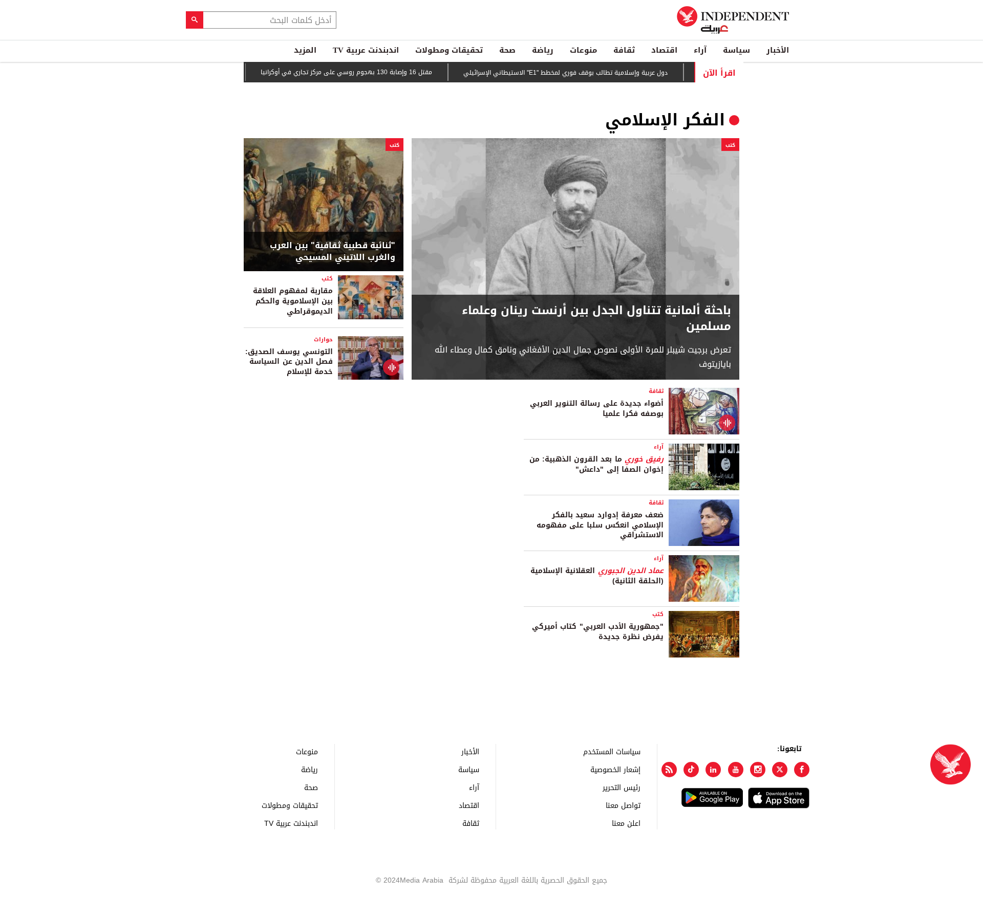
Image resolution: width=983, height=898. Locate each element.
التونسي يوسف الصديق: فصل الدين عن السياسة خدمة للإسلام (289, 362)
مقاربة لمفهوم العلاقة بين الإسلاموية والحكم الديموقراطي (293, 301)
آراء (700, 50)
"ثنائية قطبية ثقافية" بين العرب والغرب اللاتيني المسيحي (332, 251)
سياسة (736, 50)
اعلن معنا (626, 823)
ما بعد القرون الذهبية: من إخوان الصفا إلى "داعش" (596, 464)
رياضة (542, 50)
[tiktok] (691, 769)
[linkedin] (713, 769)
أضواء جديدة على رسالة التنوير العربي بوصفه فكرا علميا (597, 409)
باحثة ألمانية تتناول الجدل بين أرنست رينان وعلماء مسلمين (596, 319)
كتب (730, 145)
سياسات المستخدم (611, 751)
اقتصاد (664, 50)
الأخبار (777, 50)
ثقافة (624, 50)
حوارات (323, 339)
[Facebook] (801, 769)
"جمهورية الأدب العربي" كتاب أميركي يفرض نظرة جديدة (598, 632)
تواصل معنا (623, 805)
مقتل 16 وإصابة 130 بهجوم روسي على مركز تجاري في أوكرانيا (367, 72)
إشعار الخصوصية (615, 769)
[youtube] (735, 769)
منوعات (583, 50)
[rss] (669, 769)
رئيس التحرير (621, 787)
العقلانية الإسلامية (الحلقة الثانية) (597, 576)
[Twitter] (779, 769)
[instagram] (757, 769)
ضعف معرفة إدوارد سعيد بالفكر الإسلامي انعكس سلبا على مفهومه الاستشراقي (600, 525)
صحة (507, 50)
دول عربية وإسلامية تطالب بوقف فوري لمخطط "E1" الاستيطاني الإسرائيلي (586, 72)
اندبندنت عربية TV (366, 50)
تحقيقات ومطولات (449, 50)
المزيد (305, 50)
